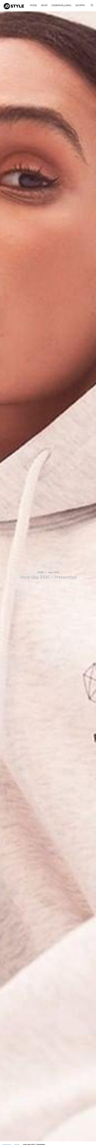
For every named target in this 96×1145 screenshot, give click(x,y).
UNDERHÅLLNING (61, 5)
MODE (33, 5)
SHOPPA (80, 5)
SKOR (44, 5)
